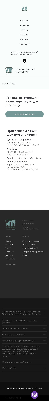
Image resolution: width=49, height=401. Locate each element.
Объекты (24, 25)
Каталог (24, 21)
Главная (6, 83)
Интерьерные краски (30, 241)
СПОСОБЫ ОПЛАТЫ (28, 220)
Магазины (24, 35)
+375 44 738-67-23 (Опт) (22, 54)
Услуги (24, 30)
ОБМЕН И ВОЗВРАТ (28, 223)
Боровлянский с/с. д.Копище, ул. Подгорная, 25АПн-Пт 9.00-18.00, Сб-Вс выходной (22, 167)
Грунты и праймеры (30, 248)
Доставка (24, 39)
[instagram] (24, 61)
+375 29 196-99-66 (19, 52)
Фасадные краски (29, 244)
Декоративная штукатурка (33, 252)
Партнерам (10, 259)
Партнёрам (24, 44)
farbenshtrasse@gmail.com (29, 158)
